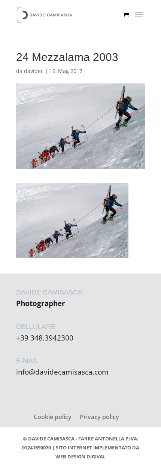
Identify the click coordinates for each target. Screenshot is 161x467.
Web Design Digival (80, 456)
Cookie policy (53, 417)
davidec (33, 70)
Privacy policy (99, 417)
